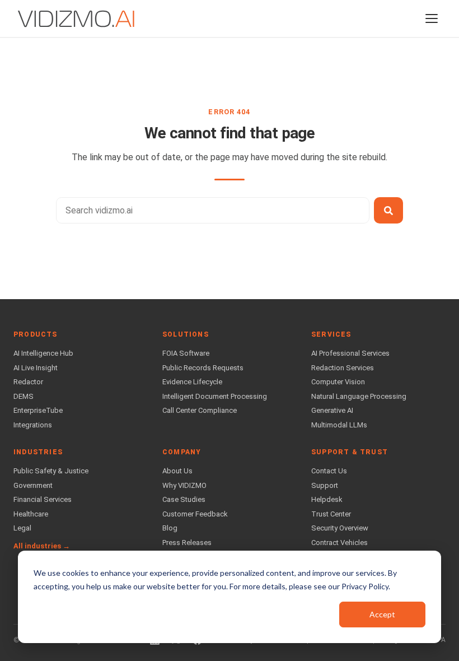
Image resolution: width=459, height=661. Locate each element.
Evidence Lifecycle (192, 382)
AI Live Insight (35, 368)
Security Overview (339, 528)
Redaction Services (342, 368)
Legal (22, 528)
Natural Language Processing (358, 396)
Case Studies (183, 499)
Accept (382, 614)
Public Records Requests (202, 368)
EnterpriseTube (38, 410)
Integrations (32, 425)
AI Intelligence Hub (43, 353)
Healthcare (30, 514)
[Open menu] (431, 18)
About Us (177, 471)
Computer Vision (338, 382)
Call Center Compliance (199, 410)
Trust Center (331, 514)
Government (33, 485)
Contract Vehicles (339, 542)
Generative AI (332, 410)
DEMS (23, 396)
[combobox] (212, 210)
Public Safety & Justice (50, 471)
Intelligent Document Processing (214, 396)
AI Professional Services (350, 353)
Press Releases (187, 542)
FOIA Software (185, 353)
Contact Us (329, 471)
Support (324, 485)
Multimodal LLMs (339, 425)
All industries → (41, 546)
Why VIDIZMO (184, 485)
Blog (169, 528)
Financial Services (42, 499)
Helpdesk (327, 499)
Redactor (28, 382)
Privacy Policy (364, 586)
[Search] (388, 210)
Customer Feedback (195, 514)
